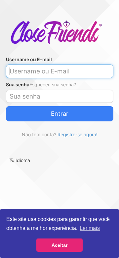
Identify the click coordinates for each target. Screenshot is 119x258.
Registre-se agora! (78, 134)
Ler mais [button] (90, 228)
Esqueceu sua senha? (52, 84)
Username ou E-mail (29, 59)
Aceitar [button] (59, 245)
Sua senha (17, 84)
